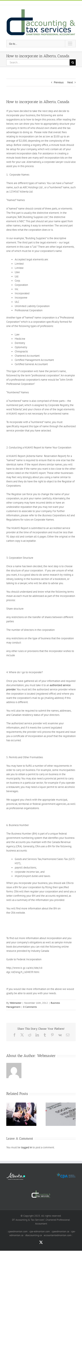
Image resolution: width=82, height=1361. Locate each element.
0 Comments (30, 1006)
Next (70, 82)
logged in (26, 1147)
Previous (58, 82)
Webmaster (15, 1002)
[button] (9, 1114)
